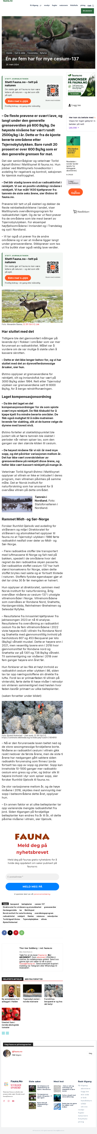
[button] (91, 6)
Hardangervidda (10, 910)
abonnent (41, 957)
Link (37, 324)
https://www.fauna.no (25, 952)
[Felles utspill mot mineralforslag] (57, 1097)
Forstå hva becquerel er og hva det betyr (53, 1001)
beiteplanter (27, 904)
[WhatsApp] (21, 932)
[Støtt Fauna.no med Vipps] (52, 90)
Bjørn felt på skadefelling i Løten (42, 1104)
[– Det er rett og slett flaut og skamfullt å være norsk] (57, 1088)
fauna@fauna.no (27, 963)
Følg (90, 1053)
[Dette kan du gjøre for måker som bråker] (57, 1106)
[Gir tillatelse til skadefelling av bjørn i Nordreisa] (32, 1088)
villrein (44, 919)
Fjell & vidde (20, 53)
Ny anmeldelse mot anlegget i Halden (10, 1000)
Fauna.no (42, 955)
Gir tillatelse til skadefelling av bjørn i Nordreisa (44, 1087)
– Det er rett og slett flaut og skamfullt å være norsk (68, 1088)
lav (20, 910)
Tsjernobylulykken (30, 919)
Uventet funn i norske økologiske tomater (10, 1025)
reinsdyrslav (52, 916)
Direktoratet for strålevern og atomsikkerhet (22, 907)
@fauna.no (17, 1051)
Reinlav (31, 916)
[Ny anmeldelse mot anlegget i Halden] (11, 990)
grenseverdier (50, 907)
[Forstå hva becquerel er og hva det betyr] (53, 990)
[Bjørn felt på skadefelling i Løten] (32, 1105)
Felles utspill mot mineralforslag (69, 1096)
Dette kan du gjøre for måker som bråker (69, 1105)
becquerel (14, 904)
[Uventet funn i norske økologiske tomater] (11, 1014)
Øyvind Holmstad (10, 922)
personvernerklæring (42, 894)
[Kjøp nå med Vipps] (75, 192)
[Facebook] (4, 932)
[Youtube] (13, 1101)
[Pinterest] (15, 932)
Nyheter (43, 53)
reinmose (40, 916)
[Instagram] (9, 1101)
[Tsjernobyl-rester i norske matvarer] (32, 990)
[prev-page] (3, 1033)
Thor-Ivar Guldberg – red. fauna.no (35, 948)
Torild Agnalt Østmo (11, 919)
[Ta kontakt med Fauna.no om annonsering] (74, 93)
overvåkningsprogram (44, 913)
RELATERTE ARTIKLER (12, 979)
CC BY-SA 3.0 (29, 324)
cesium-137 (40, 904)
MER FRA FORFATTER (34, 979)
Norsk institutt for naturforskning (17, 913)
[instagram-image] (10, 1066)
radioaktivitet (9, 916)
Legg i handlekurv (73, 182)
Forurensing (32, 53)
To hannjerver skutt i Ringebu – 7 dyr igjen (44, 1095)
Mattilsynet (29, 910)
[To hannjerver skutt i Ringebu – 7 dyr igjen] (32, 1097)
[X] (10, 932)
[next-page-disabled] (7, 1033)
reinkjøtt (21, 916)
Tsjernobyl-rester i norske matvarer (31, 1000)
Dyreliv (9, 53)
